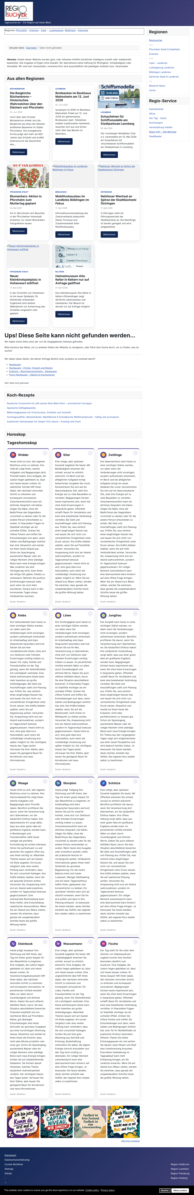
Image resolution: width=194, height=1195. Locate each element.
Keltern (59, 272)
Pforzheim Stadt (19, 192)
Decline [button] (164, 1190)
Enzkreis (33, 30)
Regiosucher (155, 40)
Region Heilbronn (180, 1164)
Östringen (106, 192)
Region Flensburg (180, 1173)
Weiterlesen (18, 152)
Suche (152, 90)
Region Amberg (179, 1178)
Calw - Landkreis (158, 63)
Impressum (10, 1155)
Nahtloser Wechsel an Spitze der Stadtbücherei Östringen (118, 199)
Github (8, 1173)
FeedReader (155, 136)
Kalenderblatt (156, 109)
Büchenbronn (17, 89)
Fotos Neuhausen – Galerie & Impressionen (32, 374)
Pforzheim (21, 30)
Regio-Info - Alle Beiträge (162, 131)
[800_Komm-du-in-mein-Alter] (23, 1122)
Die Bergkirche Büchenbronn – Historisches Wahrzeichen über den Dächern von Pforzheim (27, 100)
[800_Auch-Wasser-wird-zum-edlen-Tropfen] (123, 1122)
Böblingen (70, 30)
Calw (43, 30)
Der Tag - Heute (157, 118)
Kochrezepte (156, 122)
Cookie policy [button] (92, 1190)
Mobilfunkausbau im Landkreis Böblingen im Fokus (72, 199)
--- (150, 81)
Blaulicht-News (157, 85)
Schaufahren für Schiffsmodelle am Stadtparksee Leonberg (117, 120)
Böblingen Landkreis (160, 72)
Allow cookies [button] (180, 1190)
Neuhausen (15, 364)
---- (151, 44)
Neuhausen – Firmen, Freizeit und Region (31, 367)
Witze (152, 113)
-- (6, 1182)
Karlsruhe (83, 30)
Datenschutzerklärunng (17, 1159)
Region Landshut (180, 1168)
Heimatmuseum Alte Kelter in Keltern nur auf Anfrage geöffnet (72, 279)
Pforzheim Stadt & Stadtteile (164, 49)
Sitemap (9, 1168)
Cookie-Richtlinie (14, 1164)
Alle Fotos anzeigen (130, 1141)
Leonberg (60, 89)
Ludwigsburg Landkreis (161, 67)
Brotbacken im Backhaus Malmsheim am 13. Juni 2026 (73, 96)
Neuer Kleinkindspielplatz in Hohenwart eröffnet (25, 279)
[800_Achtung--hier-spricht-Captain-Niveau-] (56, 1122)
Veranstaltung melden (160, 127)
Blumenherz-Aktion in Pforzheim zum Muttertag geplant (26, 199)
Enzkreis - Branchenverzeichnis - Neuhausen (33, 371)
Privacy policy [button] (108, 1190)
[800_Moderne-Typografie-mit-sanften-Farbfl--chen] (90, 1122)
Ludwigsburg (56, 30)
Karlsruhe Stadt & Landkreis (164, 76)
